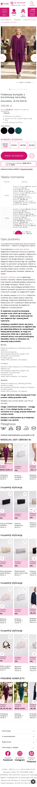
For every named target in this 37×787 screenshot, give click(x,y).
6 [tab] (20, 89)
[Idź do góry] (33, 781)
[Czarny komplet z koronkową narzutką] (4, 130)
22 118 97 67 (20, 3)
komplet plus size (20, 249)
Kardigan (4, 363)
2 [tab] (12, 89)
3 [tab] (14, 89)
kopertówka (21, 295)
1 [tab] (10, 89)
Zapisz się (7, 113)
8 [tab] (24, 89)
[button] (2, 463)
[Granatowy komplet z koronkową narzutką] (11, 130)
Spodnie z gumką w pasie (11, 277)
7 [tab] (22, 89)
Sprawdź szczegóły (26, 169)
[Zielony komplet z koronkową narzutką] (18, 130)
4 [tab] (16, 89)
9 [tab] (26, 89)
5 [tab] (18, 89)
